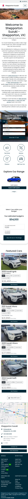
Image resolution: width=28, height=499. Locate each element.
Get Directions (14, 451)
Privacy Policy (19, 488)
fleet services (22, 98)
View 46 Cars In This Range (14, 238)
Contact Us (14, 447)
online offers (11, 100)
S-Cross (3, 468)
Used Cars (18, 459)
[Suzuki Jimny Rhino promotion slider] (15, 18)
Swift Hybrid (4, 459)
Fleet (16, 481)
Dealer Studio (10, 497)
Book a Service (5, 481)
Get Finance (14, 284)
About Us (17, 479)
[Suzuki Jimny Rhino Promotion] (14, 14)
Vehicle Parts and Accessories (6, 483)
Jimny (2, 471)
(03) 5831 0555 (8, 434)
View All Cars (15, 398)
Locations (24, 1)
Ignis (2, 463)
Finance (17, 466)
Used (6, 84)
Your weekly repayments (10, 225)
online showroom (13, 75)
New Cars (17, 463)
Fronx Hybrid (4, 464)
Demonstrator (15, 82)
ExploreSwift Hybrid (14, 188)
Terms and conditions (18, 485)
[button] (25, 5)
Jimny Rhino (4, 473)
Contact (17, 483)
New (9, 82)
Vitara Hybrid (4, 466)
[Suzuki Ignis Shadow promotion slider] (16, 18)
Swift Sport (4, 461)
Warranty (4, 486)
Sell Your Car (18, 464)
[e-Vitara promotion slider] (11, 18)
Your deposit (7, 231)
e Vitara (3, 469)
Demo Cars (18, 461)
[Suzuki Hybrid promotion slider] (13, 18)
